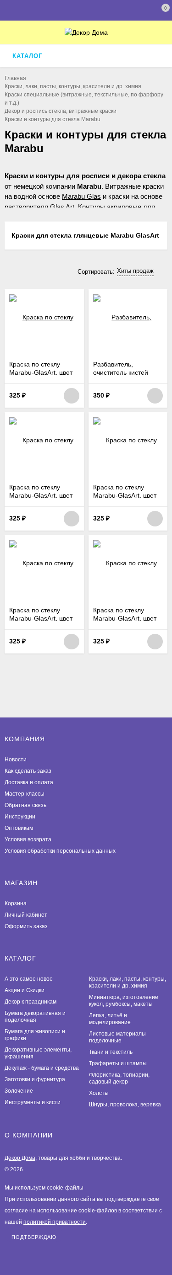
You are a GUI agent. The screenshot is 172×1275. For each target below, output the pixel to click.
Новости (16, 759)
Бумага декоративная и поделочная (35, 1016)
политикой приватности (54, 1222)
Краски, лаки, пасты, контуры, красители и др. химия (73, 86)
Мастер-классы (24, 794)
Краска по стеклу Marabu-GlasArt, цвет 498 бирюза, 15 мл (40, 618)
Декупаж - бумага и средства (42, 1068)
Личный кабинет (26, 915)
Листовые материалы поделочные (117, 1037)
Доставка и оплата (29, 782)
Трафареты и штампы (118, 1063)
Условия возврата (28, 839)
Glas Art (62, 207)
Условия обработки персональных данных (60, 851)
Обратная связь (25, 805)
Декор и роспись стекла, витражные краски (61, 111)
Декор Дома (20, 1158)
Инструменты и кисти (33, 1102)
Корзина (16, 903)
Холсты (99, 1093)
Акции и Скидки (24, 990)
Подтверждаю (33, 1237)
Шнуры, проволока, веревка (125, 1104)
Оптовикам (19, 828)
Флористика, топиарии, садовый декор (119, 1078)
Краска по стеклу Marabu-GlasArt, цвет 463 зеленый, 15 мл (124, 618)
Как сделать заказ (28, 771)
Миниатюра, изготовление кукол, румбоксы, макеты (123, 1000)
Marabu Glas (81, 196)
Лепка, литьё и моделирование (110, 1018)
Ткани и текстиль (111, 1052)
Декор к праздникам (30, 1002)
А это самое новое (29, 979)
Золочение (19, 1091)
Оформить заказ (26, 926)
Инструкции (20, 816)
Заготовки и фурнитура (35, 1079)
